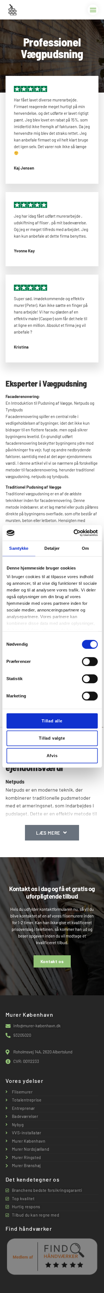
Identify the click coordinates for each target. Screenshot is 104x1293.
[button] (93, 9)
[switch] (90, 661)
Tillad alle (52, 720)
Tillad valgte (52, 738)
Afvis (52, 755)
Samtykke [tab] (18, 548)
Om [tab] (85, 548)
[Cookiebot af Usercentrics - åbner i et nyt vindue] (74, 532)
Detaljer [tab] (52, 548)
